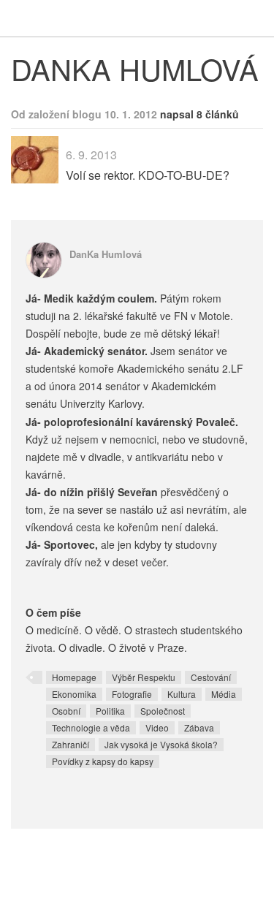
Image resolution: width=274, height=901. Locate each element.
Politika (110, 710)
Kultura (181, 694)
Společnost (162, 710)
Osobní (66, 710)
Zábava (199, 727)
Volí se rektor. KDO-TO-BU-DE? (147, 175)
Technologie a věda (91, 727)
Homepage (74, 677)
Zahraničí (70, 744)
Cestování (211, 677)
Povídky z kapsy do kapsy (102, 761)
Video (157, 727)
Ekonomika (74, 694)
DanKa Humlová (105, 254)
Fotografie (132, 694)
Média (223, 694)
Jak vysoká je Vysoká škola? (161, 744)
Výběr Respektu (143, 677)
